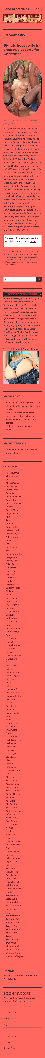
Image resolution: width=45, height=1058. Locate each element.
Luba (8, 774)
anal (21, 254)
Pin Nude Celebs (11, 975)
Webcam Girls (10, 979)
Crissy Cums (11, 598)
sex (22, 262)
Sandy (9, 892)
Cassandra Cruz (13, 584)
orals (9, 262)
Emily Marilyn (12, 632)
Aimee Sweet (12, 476)
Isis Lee (9, 662)
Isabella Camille (13, 655)
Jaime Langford (13, 676)
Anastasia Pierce (13, 503)
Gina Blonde (12, 638)
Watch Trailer (23, 230)
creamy (21, 257)
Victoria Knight (13, 946)
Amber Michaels (13, 496)
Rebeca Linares (13, 858)
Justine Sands (12, 713)
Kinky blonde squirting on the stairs (23, 402)
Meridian (10, 797)
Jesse (8, 686)
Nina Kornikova (13, 841)
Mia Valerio (11, 807)
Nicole (9, 831)
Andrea (9, 506)
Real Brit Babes (28, 975)
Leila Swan (11, 747)
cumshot (27, 257)
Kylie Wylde (11, 730)
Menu (37, 9)
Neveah (9, 828)
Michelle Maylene (14, 811)
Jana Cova (10, 679)
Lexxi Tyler (11, 753)
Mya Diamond (12, 821)
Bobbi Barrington (14, 554)
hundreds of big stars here (20, 318)
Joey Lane (10, 699)
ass (25, 254)
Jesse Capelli (12, 689)
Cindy (8, 594)
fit (22, 259)
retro (18, 262)
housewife (28, 259)
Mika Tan (10, 814)
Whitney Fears (13, 953)
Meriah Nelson (13, 794)
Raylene (9, 855)
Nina (8, 838)
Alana (8, 479)
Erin (8, 635)
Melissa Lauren (13, 790)
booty (5, 257)
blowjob (36, 254)
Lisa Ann (10, 763)
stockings (27, 262)
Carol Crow (11, 577)
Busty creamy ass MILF (14, 129)
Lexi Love (10, 750)
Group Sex (24, 252)
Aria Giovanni (12, 530)
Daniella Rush (12, 611)
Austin (9, 540)
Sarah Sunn (11, 899)
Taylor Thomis (13, 922)
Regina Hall (11, 861)
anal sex (32, 179)
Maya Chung (12, 787)
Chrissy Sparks (13, 588)
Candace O (11, 567)
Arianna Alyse (12, 534)
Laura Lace (11, 733)
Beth (8, 550)
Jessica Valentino (14, 696)
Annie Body (11, 527)
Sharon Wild (12, 902)
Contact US (9, 1042)
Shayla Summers (14, 905)
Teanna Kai (11, 926)
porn (13, 262)
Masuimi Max (12, 784)
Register (7, 1024)
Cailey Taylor (12, 564)
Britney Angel (12, 561)
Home (6, 1018)
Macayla (10, 777)
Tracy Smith (12, 932)
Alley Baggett (12, 486)
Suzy (15, 254)
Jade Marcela (12, 665)
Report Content (11, 1048)
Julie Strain (11, 706)
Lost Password (10, 1036)
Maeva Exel (11, 780)
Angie (8, 517)
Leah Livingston (13, 740)
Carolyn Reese (12, 581)
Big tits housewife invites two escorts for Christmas (22, 49)
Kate (8, 716)
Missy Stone (12, 818)
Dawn (8, 625)
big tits (29, 254)
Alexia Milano (12, 483)
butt (15, 257)
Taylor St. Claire (13, 919)
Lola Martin (11, 767)
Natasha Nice (12, 824)
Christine (10, 591)
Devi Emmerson (13, 628)
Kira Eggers (11, 723)
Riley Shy (10, 868)
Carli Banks (11, 574)
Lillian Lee (11, 757)
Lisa (8, 760)
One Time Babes (13, 845)
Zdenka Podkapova (15, 956)
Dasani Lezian (12, 621)
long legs (36, 259)
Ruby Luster (11, 875)
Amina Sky (11, 500)
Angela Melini (12, 510)
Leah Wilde (11, 743)
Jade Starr (10, 669)
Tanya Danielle (13, 916)
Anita (8, 520)
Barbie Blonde (12, 547)
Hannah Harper (13, 645)
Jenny (8, 682)
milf (5, 262)
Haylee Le (10, 652)
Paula (8, 848)
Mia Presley (11, 804)
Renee (9, 865)
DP (14, 259)
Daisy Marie (11, 608)
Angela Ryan (12, 513)
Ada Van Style (12, 473)
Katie (8, 719)
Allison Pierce (12, 490)
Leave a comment (10, 265)
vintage (35, 262)
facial (19, 259)
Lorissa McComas (14, 770)
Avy (7, 544)
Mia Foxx (10, 801)
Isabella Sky (11, 659)
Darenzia (10, 615)
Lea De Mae (11, 736)
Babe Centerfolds (16, 9)
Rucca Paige (11, 878)
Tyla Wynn (11, 943)
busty (11, 257)
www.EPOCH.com (23, 998)
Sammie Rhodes (13, 889)
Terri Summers (13, 929)
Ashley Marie (12, 537)
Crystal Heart (12, 601)
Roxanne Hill (12, 872)
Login (33, 241)
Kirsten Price (12, 726)
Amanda (10, 493)
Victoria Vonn (12, 949)
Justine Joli (11, 709)
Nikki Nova (11, 834)
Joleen (9, 703)
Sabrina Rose (12, 885)
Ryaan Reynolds (13, 882)
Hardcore (32, 252)
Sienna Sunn (12, 909)
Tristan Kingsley (14, 939)
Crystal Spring (12, 605)
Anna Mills (11, 523)
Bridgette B (11, 557)
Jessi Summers (13, 692)
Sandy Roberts (13, 895)
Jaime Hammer (13, 672)
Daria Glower (12, 618)
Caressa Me (11, 571)
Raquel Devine (12, 851)
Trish (8, 936)
